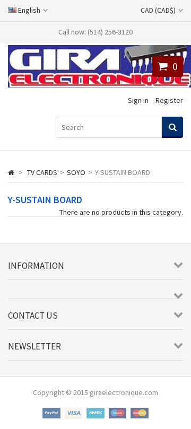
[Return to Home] (11, 172)
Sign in (138, 100)
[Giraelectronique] (99, 85)
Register (169, 100)
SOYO (76, 172)
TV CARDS (42, 172)
